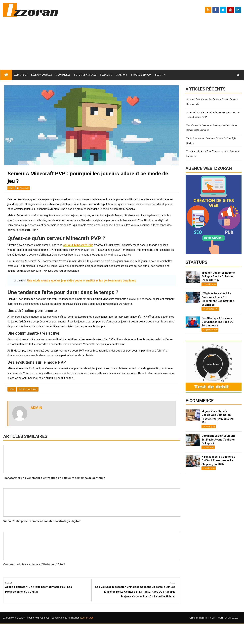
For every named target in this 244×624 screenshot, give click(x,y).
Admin (11, 188)
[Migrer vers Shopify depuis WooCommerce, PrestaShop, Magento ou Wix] (193, 415)
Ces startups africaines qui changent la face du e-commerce (217, 322)
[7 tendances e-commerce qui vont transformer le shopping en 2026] (193, 461)
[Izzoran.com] (6, 75)
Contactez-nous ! (198, 617)
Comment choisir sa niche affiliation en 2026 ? (34, 564)
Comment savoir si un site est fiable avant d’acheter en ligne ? (219, 439)
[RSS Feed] (208, 10)
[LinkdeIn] (238, 10)
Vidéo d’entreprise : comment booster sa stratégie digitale (42, 521)
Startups (122, 74)
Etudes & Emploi (141, 74)
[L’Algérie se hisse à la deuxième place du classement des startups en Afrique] (193, 297)
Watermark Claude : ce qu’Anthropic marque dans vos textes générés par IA (212, 114)
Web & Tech (21, 74)
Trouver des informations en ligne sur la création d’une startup (218, 276)
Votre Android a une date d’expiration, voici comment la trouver (213, 153)
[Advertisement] (122, 44)
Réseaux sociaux (41, 74)
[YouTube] (230, 10)
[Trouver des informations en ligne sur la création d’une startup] (193, 277)
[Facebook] (215, 10)
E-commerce (62, 74)
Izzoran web (86, 617)
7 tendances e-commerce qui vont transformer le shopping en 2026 (218, 460)
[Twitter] (223, 10)
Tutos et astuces (85, 74)
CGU (212, 617)
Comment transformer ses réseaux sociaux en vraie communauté (212, 101)
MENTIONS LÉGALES (228, 617)
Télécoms (106, 74)
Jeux (11, 389)
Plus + (159, 74)
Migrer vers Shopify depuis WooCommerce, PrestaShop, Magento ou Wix (218, 417)
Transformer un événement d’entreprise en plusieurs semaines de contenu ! (54, 478)
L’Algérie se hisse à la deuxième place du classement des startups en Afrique (218, 299)
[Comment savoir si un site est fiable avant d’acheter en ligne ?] (193, 440)
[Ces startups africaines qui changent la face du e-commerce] (193, 322)
